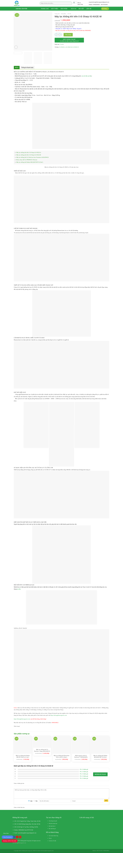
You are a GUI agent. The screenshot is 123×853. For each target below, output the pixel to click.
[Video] (16, 47)
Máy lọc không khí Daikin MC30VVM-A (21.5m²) (23, 756)
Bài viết (81, 8)
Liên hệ (88, 8)
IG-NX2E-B (69, 47)
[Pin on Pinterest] (65, 51)
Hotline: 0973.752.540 (9, 841)
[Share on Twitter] (59, 51)
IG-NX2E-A (62, 47)
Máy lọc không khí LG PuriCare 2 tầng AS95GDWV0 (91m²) (42, 750)
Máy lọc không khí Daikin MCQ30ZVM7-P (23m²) (29, 162)
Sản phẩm (63, 8)
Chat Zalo (6, 833)
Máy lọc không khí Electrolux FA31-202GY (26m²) (61, 756)
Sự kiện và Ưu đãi (52, 840)
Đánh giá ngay (100, 774)
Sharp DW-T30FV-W (15, 847)
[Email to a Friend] (62, 51)
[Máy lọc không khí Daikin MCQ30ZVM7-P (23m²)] (100, 745)
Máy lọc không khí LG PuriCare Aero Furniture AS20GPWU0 (32, 157)
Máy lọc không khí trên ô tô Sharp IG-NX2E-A (28, 152)
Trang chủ (45, 8)
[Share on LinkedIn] (68, 51)
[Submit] (70, 3)
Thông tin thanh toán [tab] (27, 67)
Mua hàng (68, 34)
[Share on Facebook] (56, 51)
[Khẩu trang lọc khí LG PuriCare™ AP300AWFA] (81, 745)
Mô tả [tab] (16, 67)
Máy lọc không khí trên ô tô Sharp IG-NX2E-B (28, 155)
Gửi (106, 800)
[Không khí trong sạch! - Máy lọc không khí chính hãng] (24, 3)
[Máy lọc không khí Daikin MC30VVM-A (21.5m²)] (23, 745)
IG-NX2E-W (75, 47)
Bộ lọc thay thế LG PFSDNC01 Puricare (26, 159)
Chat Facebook (7, 837)
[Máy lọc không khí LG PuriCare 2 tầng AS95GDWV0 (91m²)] (42, 742)
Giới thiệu (54, 8)
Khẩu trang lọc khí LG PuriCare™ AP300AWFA (81, 756)
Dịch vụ (73, 8)
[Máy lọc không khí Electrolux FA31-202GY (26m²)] (61, 745)
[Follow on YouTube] (20, 837)
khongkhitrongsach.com (47, 850)
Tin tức (69, 13)
